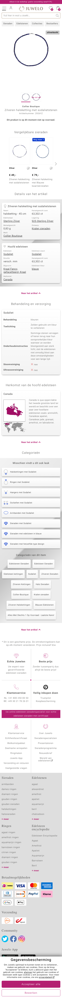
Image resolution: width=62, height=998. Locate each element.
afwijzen (28, 972)
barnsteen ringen (11, 847)
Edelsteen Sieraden (43, 563)
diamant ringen (10, 794)
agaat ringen (8, 832)
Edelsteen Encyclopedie (45, 835)
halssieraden (8, 814)
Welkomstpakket (16, 743)
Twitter (5, 939)
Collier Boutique (12, 236)
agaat (35, 784)
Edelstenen (22, 23)
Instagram (21, 939)
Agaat (35, 840)
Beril (34, 865)
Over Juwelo (45, 733)
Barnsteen (37, 860)
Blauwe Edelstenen (44, 605)
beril (34, 809)
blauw (35, 269)
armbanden (8, 784)
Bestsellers (52, 23)
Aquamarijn (38, 855)
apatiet (36, 799)
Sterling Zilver (11, 221)
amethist (36, 794)
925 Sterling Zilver (43, 221)
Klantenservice (16, 733)
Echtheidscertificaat (16, 738)
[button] (4, 8)
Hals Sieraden (42, 584)
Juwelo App (16, 758)
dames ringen (9, 789)
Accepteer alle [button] (30, 984)
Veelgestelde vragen (16, 768)
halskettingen (9, 809)
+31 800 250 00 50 (18, 698)
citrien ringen (9, 852)
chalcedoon (38, 814)
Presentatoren (45, 743)
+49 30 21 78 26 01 (18, 701)
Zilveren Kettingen (21, 584)
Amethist (37, 845)
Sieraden (7, 23)
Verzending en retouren (16, 763)
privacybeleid (45, 977)
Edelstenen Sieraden (19, 563)
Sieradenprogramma (46, 748)
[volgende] (55, 163)
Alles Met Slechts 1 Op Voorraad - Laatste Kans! (31, 615)
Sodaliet (8, 254)
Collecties (37, 23)
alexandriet (38, 789)
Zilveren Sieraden (49, 574)
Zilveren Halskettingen (19, 605)
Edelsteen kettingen (13, 574)
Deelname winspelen (16, 748)
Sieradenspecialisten (45, 738)
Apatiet (36, 850)
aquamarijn (38, 804)
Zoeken (57, 15)
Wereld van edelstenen (45, 759)
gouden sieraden (11, 804)
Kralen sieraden (41, 229)
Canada (8, 280)
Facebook (13, 939)
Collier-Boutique (21, 594)
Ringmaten (16, 753)
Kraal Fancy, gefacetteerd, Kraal (14, 270)
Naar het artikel (29, 293)
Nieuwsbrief (45, 753)
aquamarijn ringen (11, 842)
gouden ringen (9, 799)
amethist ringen (10, 837)
